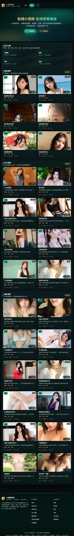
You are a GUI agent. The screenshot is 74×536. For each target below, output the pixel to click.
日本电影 (56, 516)
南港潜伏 (7, 474)
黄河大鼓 (41, 188)
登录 (32, 5)
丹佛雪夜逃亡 (43, 443)
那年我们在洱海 (9, 124)
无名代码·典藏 (43, 474)
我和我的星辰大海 (44, 381)
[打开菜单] (38, 5)
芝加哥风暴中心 (43, 152)
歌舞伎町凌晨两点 (44, 412)
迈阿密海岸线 (43, 249)
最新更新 (34, 516)
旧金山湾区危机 (43, 319)
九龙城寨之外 (8, 350)
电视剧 (55, 506)
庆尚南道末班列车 (9, 412)
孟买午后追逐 (8, 249)
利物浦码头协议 (43, 124)
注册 (25, 5)
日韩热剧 (45, 31)
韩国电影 (56, 519)
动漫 (55, 513)
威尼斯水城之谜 (9, 96)
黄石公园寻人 (8, 319)
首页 (33, 502)
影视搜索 (34, 523)
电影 (55, 502)
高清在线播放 (35, 519)
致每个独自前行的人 (10, 218)
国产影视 (34, 506)
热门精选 (34, 513)
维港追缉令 (42, 96)
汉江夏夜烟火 (8, 280)
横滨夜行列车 (8, 381)
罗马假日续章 (43, 350)
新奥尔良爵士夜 (43, 280)
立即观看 (31, 31)
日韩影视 (34, 509)
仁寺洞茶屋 (7, 188)
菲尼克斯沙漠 (43, 218)
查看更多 (67, 72)
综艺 (55, 509)
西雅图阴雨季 (8, 152)
